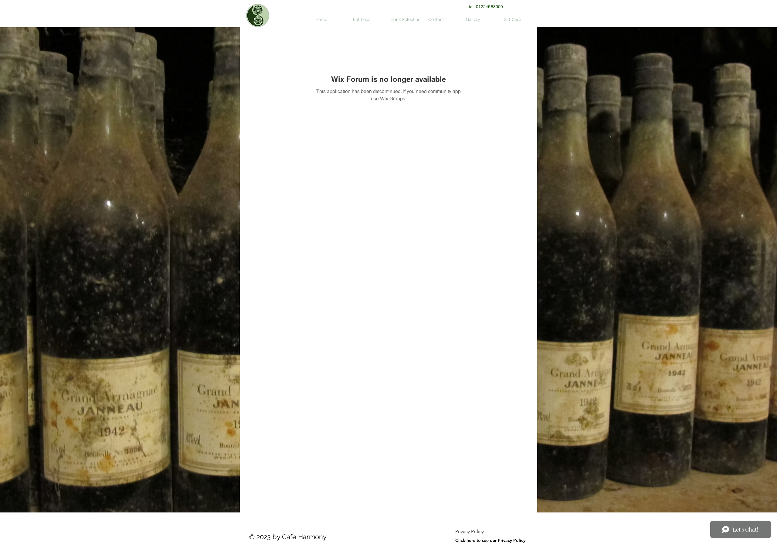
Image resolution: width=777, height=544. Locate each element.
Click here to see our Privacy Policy (490, 540)
